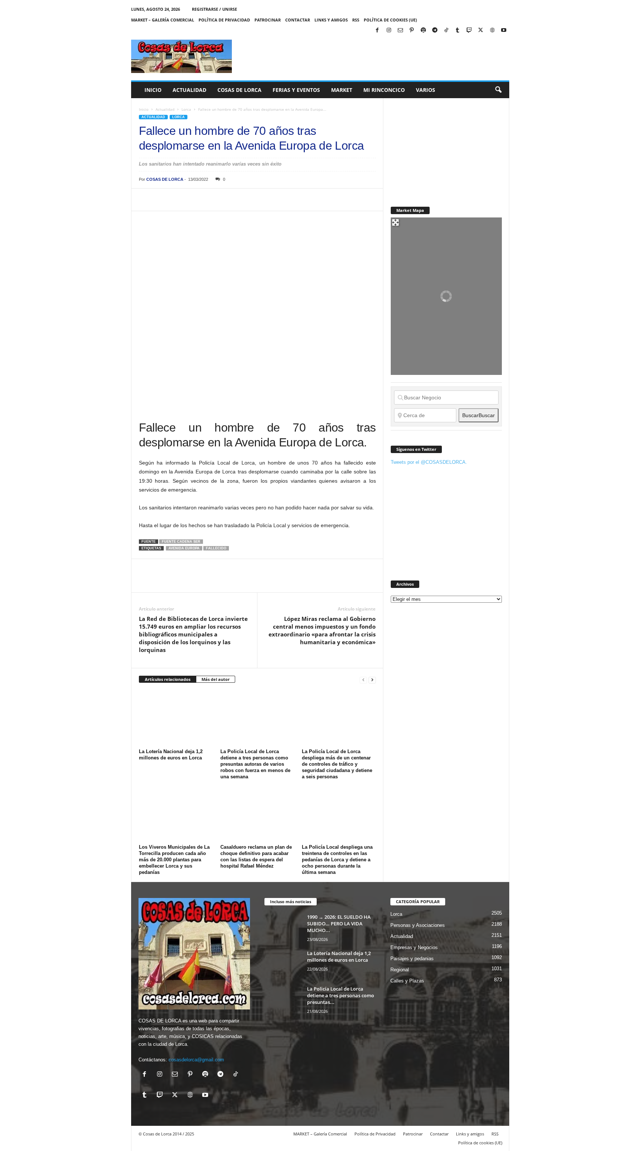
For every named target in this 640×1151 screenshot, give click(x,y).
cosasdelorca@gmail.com (196, 1059)
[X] (480, 30)
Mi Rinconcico (384, 89)
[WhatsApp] (197, 199)
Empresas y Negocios (414, 947)
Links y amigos (331, 20)
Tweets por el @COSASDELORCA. (429, 462)
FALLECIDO (216, 548)
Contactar (297, 20)
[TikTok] (446, 30)
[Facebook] (377, 30)
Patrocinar (267, 20)
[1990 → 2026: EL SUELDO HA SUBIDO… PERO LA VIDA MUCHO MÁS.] (282, 927)
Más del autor (215, 679)
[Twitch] (469, 30)
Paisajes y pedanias (412, 958)
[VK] (265, 199)
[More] (283, 199)
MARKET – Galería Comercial (162, 20)
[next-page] (372, 679)
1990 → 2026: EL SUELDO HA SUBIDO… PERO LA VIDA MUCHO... (339, 924)
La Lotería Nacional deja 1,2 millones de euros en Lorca (339, 956)
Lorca (186, 109)
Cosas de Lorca (239, 89)
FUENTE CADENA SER (181, 541)
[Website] (492, 30)
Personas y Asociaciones (417, 925)
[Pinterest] (411, 30)
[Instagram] (388, 30)
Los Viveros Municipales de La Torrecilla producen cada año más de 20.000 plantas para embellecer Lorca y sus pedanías (174, 859)
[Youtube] (503, 30)
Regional (399, 969)
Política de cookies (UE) (390, 20)
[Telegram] (434, 30)
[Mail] (400, 30)
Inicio (152, 89)
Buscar (478, 415)
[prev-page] (363, 679)
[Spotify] (423, 30)
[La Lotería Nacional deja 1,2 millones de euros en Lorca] (176, 718)
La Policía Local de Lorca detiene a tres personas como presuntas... (340, 995)
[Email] (248, 199)
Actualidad (189, 89)
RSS (355, 20)
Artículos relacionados (167, 679)
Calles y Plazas (407, 981)
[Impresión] (231, 199)
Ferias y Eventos (296, 89)
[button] (498, 90)
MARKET (341, 89)
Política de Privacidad (224, 20)
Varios (425, 89)
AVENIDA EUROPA (184, 548)
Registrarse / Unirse (214, 9)
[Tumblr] (457, 30)
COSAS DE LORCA (164, 179)
